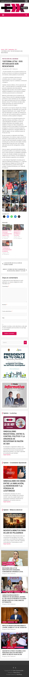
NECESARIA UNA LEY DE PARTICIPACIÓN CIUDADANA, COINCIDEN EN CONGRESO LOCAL (12, 569)
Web (3, 318)
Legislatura (11, 562)
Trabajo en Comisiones (8, 564)
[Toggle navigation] (3, 15)
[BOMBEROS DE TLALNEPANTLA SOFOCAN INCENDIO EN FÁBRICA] (7, 243)
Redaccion (15, 69)
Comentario (5, 286)
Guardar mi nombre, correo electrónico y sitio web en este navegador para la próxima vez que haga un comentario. (14, 327)
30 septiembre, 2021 (7, 69)
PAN (16, 622)
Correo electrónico (7, 311)
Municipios (17, 591)
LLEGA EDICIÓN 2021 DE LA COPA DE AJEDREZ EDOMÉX (13, 263)
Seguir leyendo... (7, 454)
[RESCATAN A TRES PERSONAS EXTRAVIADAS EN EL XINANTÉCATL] (7, 227)
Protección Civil (7, 58)
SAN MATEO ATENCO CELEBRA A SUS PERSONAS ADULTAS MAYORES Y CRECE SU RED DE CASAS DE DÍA (14, 652)
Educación (10, 591)
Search (25, 342)
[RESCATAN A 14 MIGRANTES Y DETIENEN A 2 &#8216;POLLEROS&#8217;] (19, 227)
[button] (14, 182)
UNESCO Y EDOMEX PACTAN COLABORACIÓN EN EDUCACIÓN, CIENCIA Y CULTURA (14, 270)
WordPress (19, 674)
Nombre (4, 304)
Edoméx (4, 562)
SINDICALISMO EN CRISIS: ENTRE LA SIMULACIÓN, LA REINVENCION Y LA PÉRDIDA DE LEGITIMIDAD (14, 486)
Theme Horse (16, 672)
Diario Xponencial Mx (18, 670)
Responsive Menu (26, 1)
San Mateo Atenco (19, 647)
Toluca (23, 591)
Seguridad (15, 58)
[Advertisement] (14, 32)
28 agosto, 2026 (6, 573)
